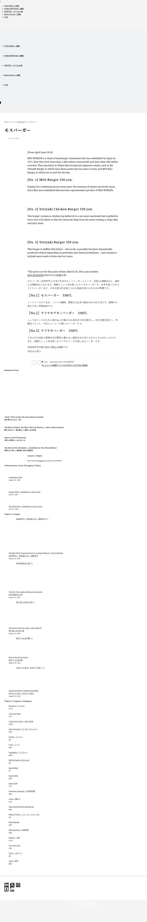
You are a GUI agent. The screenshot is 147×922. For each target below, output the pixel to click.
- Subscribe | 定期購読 (47, 885)
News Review (14, 822)
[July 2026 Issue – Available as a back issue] (76, 501)
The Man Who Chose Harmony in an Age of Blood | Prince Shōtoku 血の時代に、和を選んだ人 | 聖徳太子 (36, 554)
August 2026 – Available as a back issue (24, 492)
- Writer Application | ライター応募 (83, 887)
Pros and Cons (15, 845)
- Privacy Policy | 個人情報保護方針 (83, 903)
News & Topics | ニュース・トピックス (24, 814)
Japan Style (13, 783)
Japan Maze (13, 768)
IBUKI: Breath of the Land (19, 760)
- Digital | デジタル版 (46, 887)
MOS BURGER (34, 275)
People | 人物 (14, 838)
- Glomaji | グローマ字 (46, 895)
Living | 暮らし (14, 799)
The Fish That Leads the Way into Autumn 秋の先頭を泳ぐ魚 (25, 593)
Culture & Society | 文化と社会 (21, 721)
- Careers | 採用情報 (78, 893)
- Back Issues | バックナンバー (49, 890)
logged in (42, 460)
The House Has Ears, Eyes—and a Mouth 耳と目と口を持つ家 (25, 629)
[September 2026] (76, 472)
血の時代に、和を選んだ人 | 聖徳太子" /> (32, 519)
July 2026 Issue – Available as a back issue (25, 506)
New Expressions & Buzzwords (21, 807)
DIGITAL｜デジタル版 (13, 11)
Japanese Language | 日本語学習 (22, 791)
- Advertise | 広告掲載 (78, 885)
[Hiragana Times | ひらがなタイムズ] (73, 33)
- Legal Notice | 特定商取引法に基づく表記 (85, 906)
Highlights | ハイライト (26, 122)
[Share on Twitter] (39, 362)
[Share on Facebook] (34, 362)
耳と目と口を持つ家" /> (25, 602)
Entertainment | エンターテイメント (23, 729)
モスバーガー (34, 350)
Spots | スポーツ (15, 853)
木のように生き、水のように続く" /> (30, 668)
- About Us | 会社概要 (78, 882)
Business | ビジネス (17, 706)
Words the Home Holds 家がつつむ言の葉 (18, 658)
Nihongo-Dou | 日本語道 (19, 830)
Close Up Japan (15, 713)
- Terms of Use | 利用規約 (80, 908)
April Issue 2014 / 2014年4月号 (62, 362)
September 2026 (15, 477)
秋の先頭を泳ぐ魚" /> (24, 563)
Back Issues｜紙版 (12, 14)
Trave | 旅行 (13, 861)
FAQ (6, 17)
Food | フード (10, 122)
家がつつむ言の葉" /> (24, 638)
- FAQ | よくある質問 (118, 882)
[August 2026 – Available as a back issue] (76, 487)
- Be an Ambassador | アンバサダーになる (85, 890)
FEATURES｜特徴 (11, 6)
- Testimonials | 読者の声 (47, 893)
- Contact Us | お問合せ (119, 885)
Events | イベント (16, 737)
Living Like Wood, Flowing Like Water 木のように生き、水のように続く (24, 692)
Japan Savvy (13, 776)
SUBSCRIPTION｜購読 (14, 9)
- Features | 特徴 (45, 882)
